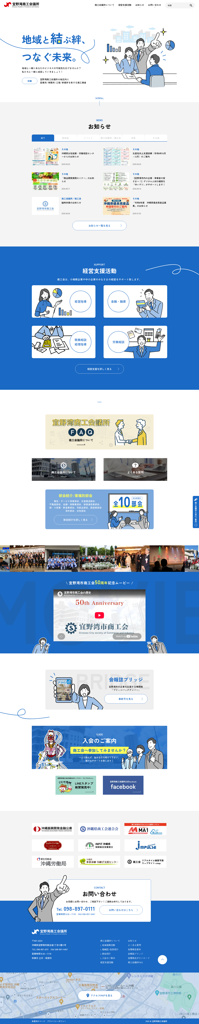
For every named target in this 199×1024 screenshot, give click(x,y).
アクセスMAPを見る (101, 995)
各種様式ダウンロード (139, 958)
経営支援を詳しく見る (99, 369)
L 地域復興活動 (107, 945)
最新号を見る (126, 699)
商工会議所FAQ (135, 962)
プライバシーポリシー (56, 1021)
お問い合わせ (154, 4)
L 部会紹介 (105, 953)
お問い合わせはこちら (121, 910)
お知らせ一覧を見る (99, 225)
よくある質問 (135, 472)
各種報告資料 (134, 949)
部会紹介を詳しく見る (75, 519)
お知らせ (139, 4)
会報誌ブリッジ (135, 953)
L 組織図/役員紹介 (109, 949)
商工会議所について (104, 4)
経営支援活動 (124, 4)
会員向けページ (38, 1021)
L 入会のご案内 (107, 958)
